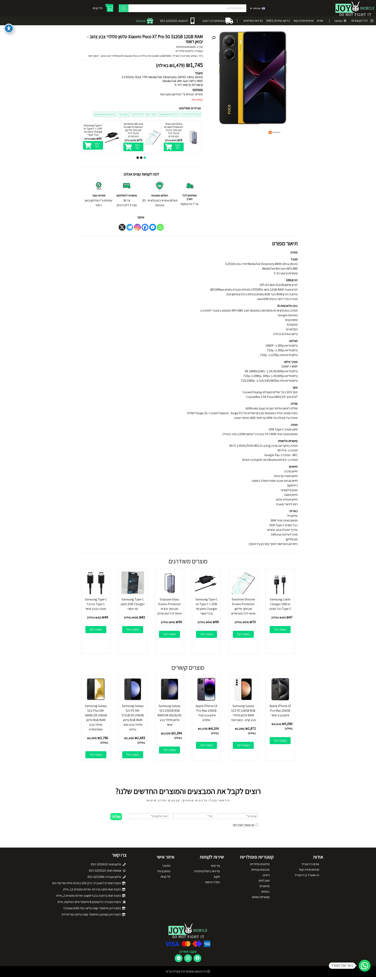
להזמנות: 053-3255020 (174, 21)
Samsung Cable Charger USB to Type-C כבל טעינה (280, 604)
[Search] (123, 8)
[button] (213, 37)
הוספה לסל (280, 629)
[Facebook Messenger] (152, 227)
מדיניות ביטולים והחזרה (207, 871)
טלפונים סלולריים (184, 51)
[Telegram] (129, 227)
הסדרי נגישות (212, 882)
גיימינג (266, 875)
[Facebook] (145, 227)
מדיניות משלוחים (253, 21)
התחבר (338, 21)
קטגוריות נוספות (261, 897)
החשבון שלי (163, 871)
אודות (320, 21)
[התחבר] (345, 20)
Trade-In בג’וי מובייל (307, 875)
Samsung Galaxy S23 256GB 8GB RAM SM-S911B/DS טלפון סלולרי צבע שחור (169, 715)
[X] (122, 227)
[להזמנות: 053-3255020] (192, 21)
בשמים (265, 891)
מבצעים (141, 21)
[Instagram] (137, 227)
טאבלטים (264, 880)
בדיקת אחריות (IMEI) (278, 21)
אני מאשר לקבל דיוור (243, 825)
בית (201, 56)
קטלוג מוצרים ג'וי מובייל (185, 56)
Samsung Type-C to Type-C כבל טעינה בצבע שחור (96, 604)
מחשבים (265, 886)
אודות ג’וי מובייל (310, 864)
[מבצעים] (150, 21)
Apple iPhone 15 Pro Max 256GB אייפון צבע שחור (280, 710)
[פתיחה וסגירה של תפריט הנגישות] (9, 28)
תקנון (217, 877)
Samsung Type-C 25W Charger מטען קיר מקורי (133, 604)
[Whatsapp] (160, 227)
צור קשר (215, 866)
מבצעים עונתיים (260, 870)
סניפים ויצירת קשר (303, 21)
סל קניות (165, 877)
